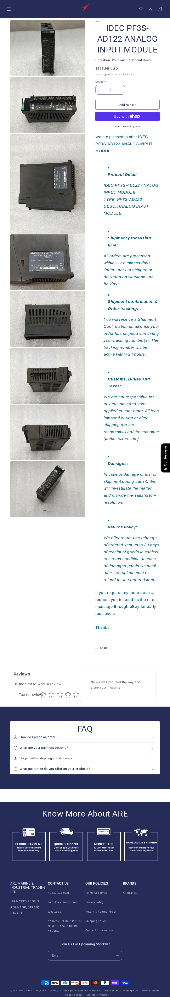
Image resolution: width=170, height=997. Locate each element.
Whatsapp (54, 911)
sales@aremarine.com (63, 902)
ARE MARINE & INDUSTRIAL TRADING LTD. (41, 990)
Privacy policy (130, 990)
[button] (8, 8)
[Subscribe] (117, 955)
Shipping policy (74, 994)
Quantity (100, 81)
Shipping (100, 74)
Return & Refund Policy (100, 911)
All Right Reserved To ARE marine (82, 990)
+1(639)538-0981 (58, 893)
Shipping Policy (95, 921)
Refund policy (111, 990)
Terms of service (150, 990)
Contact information (97, 994)
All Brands (130, 893)
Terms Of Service (96, 893)
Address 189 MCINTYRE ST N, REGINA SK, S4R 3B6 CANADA (65, 926)
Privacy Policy (94, 902)
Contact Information (99, 930)
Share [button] (104, 648)
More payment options (127, 126)
